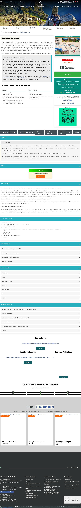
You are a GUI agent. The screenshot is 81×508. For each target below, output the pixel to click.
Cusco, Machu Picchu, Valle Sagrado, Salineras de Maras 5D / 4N (36, 442)
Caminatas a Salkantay (30, 6)
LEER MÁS (40, 348)
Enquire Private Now (67, 100)
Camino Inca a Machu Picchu (71, 487)
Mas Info (61, 132)
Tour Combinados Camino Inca (17, 6)
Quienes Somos (29, 479)
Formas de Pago (30, 493)
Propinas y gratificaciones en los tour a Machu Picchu (52, 487)
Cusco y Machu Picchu (58, 6)
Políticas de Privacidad (31, 497)
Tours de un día (67, 6)
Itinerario (5, 132)
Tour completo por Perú (70, 489)
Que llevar (38, 132)
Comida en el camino (28, 352)
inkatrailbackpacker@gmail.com (10, 500)
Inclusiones (29, 132)
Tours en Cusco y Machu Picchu (12, 32)
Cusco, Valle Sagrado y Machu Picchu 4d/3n (62, 442)
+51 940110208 (12, 499)
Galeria (77, 132)
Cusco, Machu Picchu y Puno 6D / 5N (9, 442)
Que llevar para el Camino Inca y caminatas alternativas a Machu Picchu (52, 494)
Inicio (2, 6)
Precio (13, 132)
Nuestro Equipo (40, 338)
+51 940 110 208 (70, 103)
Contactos (28, 481)
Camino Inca (6, 6)
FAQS (69, 132)
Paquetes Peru (76, 6)
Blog (61, 1)
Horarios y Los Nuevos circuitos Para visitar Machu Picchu (52, 490)
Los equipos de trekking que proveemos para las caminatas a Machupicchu (51, 483)
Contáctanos (66, 1)
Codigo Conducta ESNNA (32, 495)
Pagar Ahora (68, 75)
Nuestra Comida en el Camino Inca (53, 479)
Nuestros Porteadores (63, 352)
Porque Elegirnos (49, 132)
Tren (21, 132)
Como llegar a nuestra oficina (6, 492)
